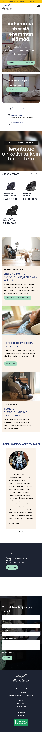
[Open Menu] (32, 7)
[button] (38, 490)
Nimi (4, 614)
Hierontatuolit (21, 715)
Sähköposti (6, 622)
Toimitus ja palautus (21, 706)
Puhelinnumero (7, 630)
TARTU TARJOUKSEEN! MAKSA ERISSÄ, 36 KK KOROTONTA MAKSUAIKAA (18, 1)
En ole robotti (9, 653)
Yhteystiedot (21, 703)
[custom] (16, 688)
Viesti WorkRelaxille (10, 638)
